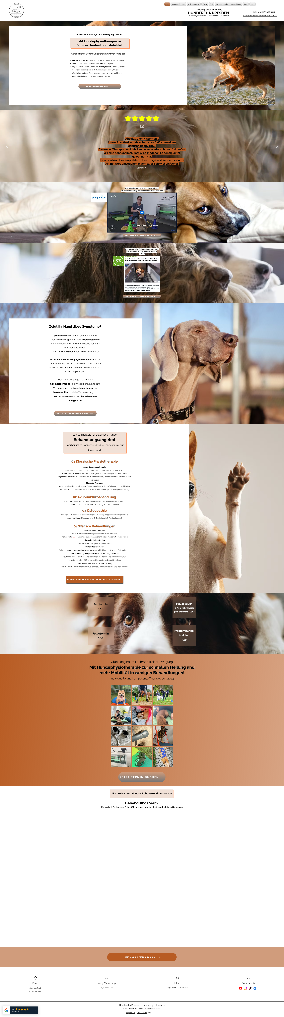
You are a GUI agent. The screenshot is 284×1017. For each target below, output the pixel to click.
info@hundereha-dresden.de (177, 994)
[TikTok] (250, 995)
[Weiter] (277, 146)
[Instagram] (245, 995)
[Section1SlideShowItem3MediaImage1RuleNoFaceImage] (140, 176)
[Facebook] (255, 995)
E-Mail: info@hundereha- (255, 15)
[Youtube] (240, 995)
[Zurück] (7, 146)
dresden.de (272, 15)
